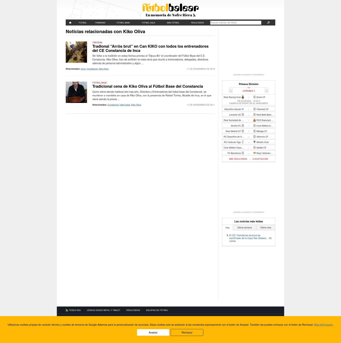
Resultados (197, 22)
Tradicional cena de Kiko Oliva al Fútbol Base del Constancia (147, 86)
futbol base (125, 104)
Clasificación (260, 159)
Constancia (92, 68)
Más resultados (238, 159)
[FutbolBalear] (70, 22)
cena (83, 68)
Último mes (265, 227)
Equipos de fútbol (157, 310)
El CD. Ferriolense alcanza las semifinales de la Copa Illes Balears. (248, 237)
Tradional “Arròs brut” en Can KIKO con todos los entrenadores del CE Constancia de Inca (150, 48)
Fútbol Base (123, 22)
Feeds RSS (75, 310)
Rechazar (187, 332)
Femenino (100, 22)
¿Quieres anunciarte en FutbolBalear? (248, 74)
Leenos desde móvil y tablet (103, 310)
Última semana (244, 227)
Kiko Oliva (104, 68)
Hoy (227, 227)
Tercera (97, 42)
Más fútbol (173, 22)
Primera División (249, 84)
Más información (323, 324)
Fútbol (83, 22)
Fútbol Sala (148, 22)
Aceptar (153, 332)
